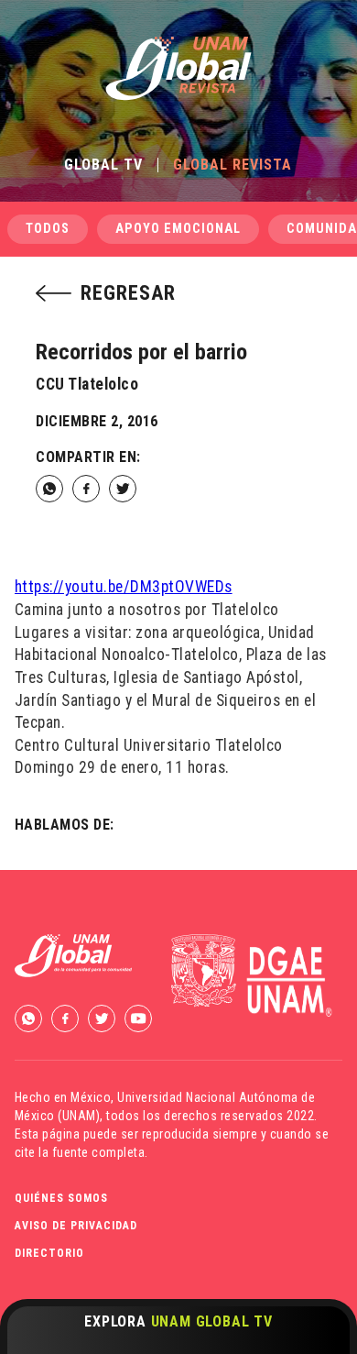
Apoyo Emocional (178, 229)
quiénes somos (61, 1198)
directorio (49, 1253)
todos (48, 229)
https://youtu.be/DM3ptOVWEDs (124, 587)
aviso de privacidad (76, 1225)
